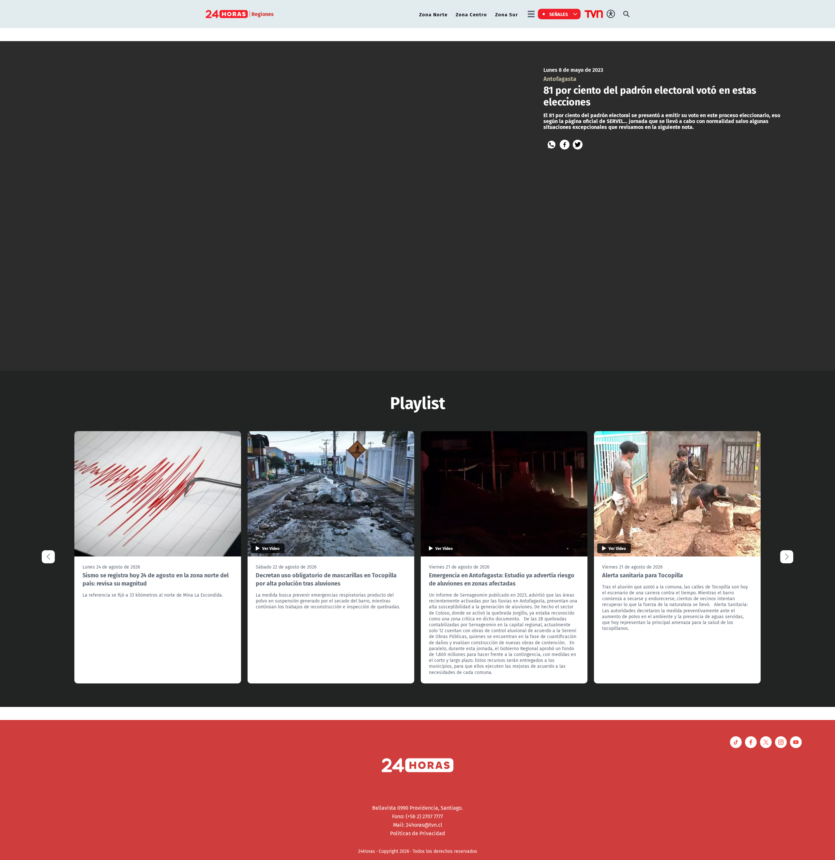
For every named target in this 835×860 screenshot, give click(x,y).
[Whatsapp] (551, 144)
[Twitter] (578, 144)
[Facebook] (564, 144)
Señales (558, 14)
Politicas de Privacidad (417, 833)
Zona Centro (471, 14)
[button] (786, 556)
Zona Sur (506, 14)
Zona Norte (433, 14)
